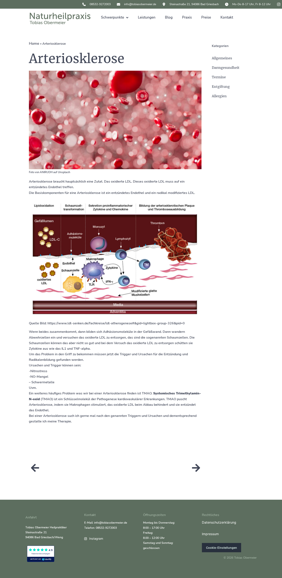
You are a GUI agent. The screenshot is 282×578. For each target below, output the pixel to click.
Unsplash (64, 172)
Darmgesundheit (225, 68)
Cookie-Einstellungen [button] (221, 547)
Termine (219, 77)
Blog (169, 17)
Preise (206, 17)
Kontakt (226, 17)
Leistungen (146, 17)
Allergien (219, 96)
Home (34, 43)
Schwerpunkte (112, 17)
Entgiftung (221, 86)
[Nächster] (158, 468)
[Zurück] (73, 468)
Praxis (187, 17)
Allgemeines (222, 58)
